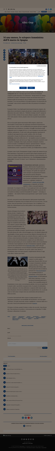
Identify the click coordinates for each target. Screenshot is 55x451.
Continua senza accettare (41, 65)
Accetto (31, 87)
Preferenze (23, 87)
